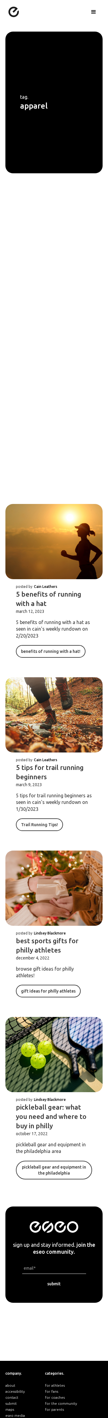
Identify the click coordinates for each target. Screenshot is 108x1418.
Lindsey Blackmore (50, 933)
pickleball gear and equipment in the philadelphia (54, 1170)
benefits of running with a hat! (50, 651)
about (10, 1385)
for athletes (55, 1385)
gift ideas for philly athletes (48, 991)
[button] (94, 12)
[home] (12, 10)
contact (11, 1397)
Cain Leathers (45, 587)
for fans (51, 1391)
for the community (61, 1403)
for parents (54, 1409)
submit (11, 1403)
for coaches (55, 1397)
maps (9, 1409)
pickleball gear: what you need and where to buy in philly (51, 1116)
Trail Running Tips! (39, 824)
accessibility (15, 1391)
